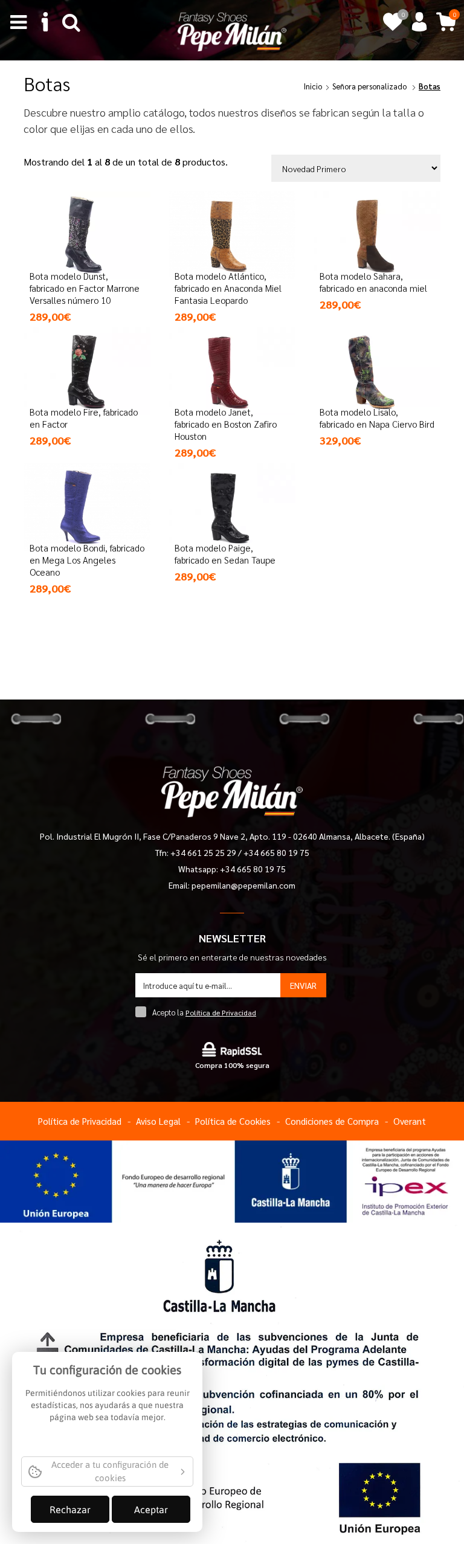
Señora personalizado (369, 86)
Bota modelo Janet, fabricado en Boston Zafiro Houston (226, 424)
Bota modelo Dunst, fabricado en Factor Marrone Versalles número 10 (85, 288)
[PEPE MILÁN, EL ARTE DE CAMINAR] (232, 30)
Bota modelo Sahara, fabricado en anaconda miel (373, 282)
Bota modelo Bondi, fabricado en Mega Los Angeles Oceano (87, 559)
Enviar (303, 985)
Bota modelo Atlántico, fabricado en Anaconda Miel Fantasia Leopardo (228, 288)
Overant (409, 1121)
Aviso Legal (158, 1121)
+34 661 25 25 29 (204, 852)
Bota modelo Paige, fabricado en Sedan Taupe (225, 553)
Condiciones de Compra (332, 1121)
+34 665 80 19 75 (276, 852)
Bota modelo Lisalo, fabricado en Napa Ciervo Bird (377, 417)
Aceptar (151, 1509)
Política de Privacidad (220, 1012)
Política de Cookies (233, 1121)
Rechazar (70, 1509)
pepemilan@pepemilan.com (243, 885)
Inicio (313, 86)
